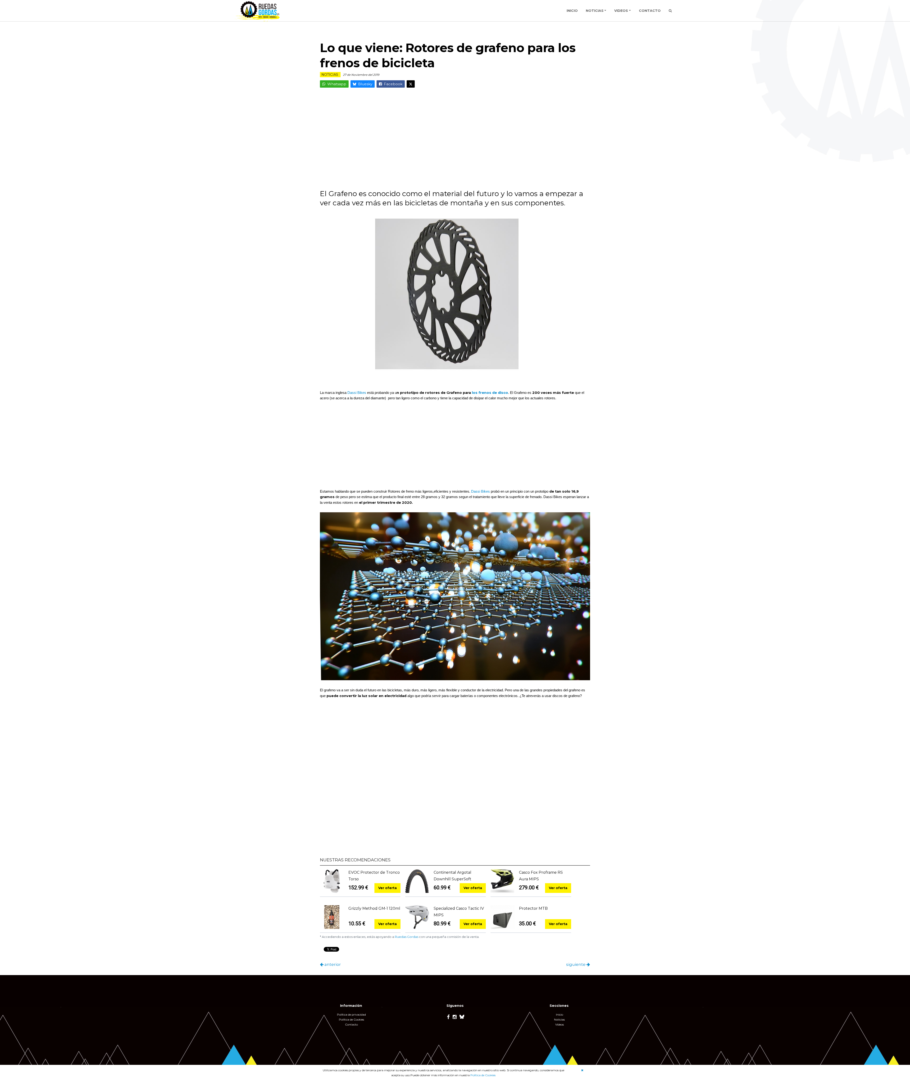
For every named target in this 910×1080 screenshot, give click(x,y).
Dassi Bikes (356, 393)
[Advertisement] (455, 141)
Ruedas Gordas (406, 937)
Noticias (559, 1019)
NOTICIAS (595, 11)
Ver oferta (387, 888)
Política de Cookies (483, 1075)
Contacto (351, 1024)
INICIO (572, 11)
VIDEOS (621, 11)
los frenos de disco (490, 393)
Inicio (559, 1014)
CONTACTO (650, 11)
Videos (559, 1024)
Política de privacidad (351, 1014)
